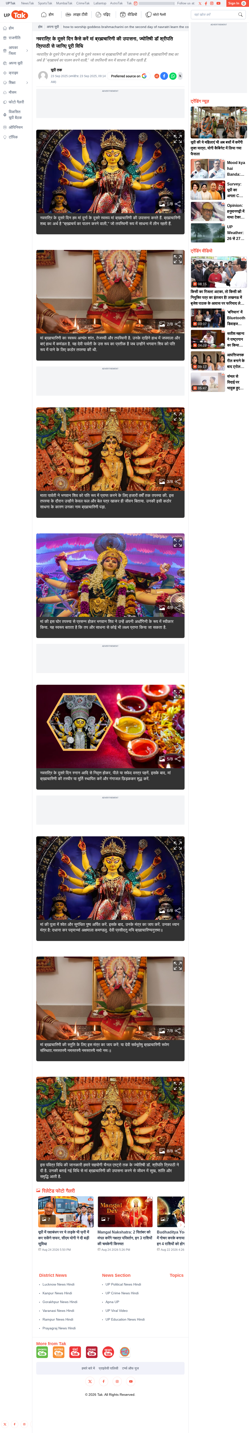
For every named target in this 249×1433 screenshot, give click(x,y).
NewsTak (27, 3)
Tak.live (132, 3)
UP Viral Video (117, 1311)
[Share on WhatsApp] (173, 76)
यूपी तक (56, 70)
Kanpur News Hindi (57, 1293)
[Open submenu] (27, 50)
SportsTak (45, 3)
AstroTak (116, 3)
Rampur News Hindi (58, 1319)
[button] (66, 1225)
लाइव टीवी (80, 14)
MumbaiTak (64, 3)
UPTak (10, 3)
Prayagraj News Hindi (59, 1328)
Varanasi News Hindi (58, 1311)
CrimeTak (83, 3)
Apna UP (112, 1302)
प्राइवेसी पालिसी (108, 1368)
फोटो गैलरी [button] (159, 15)
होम (51, 14)
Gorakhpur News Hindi (60, 1302)
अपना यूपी (53, 27)
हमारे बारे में (88, 1368)
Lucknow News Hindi (58, 1284)
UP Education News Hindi (125, 1319)
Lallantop (100, 3)
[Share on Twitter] (180, 76)
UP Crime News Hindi (122, 1293)
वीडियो (132, 14)
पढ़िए (106, 14)
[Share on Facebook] (164, 76)
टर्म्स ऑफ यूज (130, 1368)
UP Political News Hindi (123, 1284)
